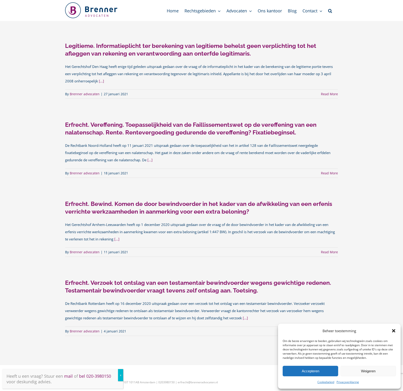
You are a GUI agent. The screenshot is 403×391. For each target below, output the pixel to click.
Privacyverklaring (348, 382)
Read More (329, 94)
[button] (393, 330)
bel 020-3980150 (95, 376)
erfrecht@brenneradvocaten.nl (198, 382)
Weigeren (368, 371)
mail (68, 376)
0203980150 (166, 382)
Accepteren (310, 371)
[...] (101, 81)
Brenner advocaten (85, 94)
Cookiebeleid (325, 382)
